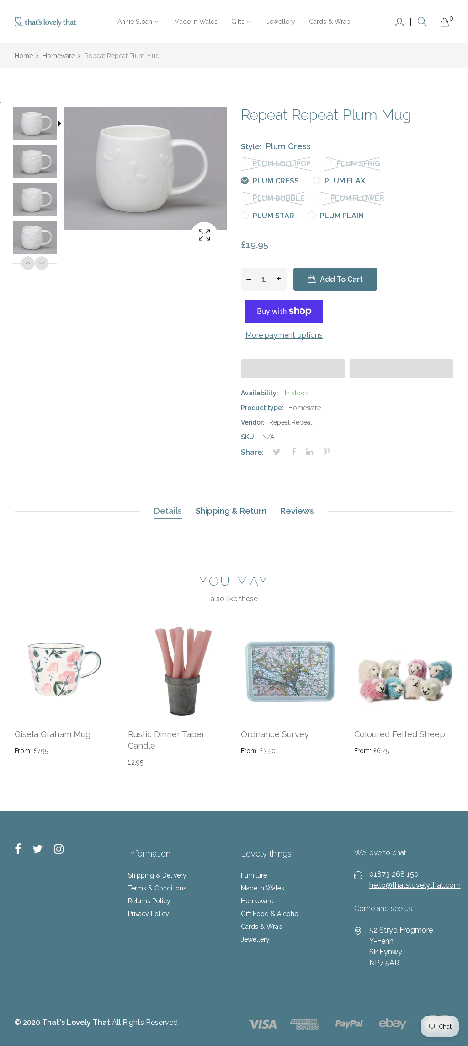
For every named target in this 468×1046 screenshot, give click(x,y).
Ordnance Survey (275, 734)
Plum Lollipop (281, 163)
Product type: (262, 407)
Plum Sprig (357, 163)
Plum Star (272, 215)
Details (168, 511)
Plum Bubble (278, 198)
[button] (293, 368)
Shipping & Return (231, 511)
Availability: (259, 393)
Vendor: (253, 422)
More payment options (284, 335)
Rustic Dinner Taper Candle (166, 739)
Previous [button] (28, 263)
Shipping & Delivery (157, 875)
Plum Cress (275, 181)
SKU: (248, 437)
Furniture (254, 875)
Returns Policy (149, 901)
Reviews (297, 511)
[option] (39, 126)
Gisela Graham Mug (52, 734)
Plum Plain (341, 215)
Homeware (257, 901)
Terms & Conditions (157, 888)
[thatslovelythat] (45, 21)
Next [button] (41, 263)
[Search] (422, 22)
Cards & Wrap (261, 926)
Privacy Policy (148, 913)
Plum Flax (344, 181)
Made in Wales (262, 888)
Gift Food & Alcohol (270, 913)
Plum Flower (356, 198)
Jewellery (255, 939)
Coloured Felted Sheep (399, 734)
